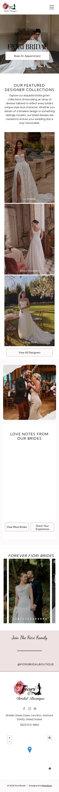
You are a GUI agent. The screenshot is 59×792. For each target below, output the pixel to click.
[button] (51, 7)
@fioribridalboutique (36, 664)
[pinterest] (35, 709)
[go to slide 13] (43, 618)
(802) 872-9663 (29, 725)
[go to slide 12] (41, 618)
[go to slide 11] (38, 618)
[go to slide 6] (25, 618)
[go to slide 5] (23, 618)
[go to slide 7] (28, 618)
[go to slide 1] (13, 618)
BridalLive (47, 785)
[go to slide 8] (30, 618)
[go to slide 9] (33, 618)
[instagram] (29, 709)
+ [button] (9, 738)
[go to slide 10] (36, 618)
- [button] (9, 742)
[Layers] (50, 738)
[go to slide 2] (15, 618)
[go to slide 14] (46, 618)
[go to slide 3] (18, 618)
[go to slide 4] (20, 618)
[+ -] (30, 753)
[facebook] (24, 709)
